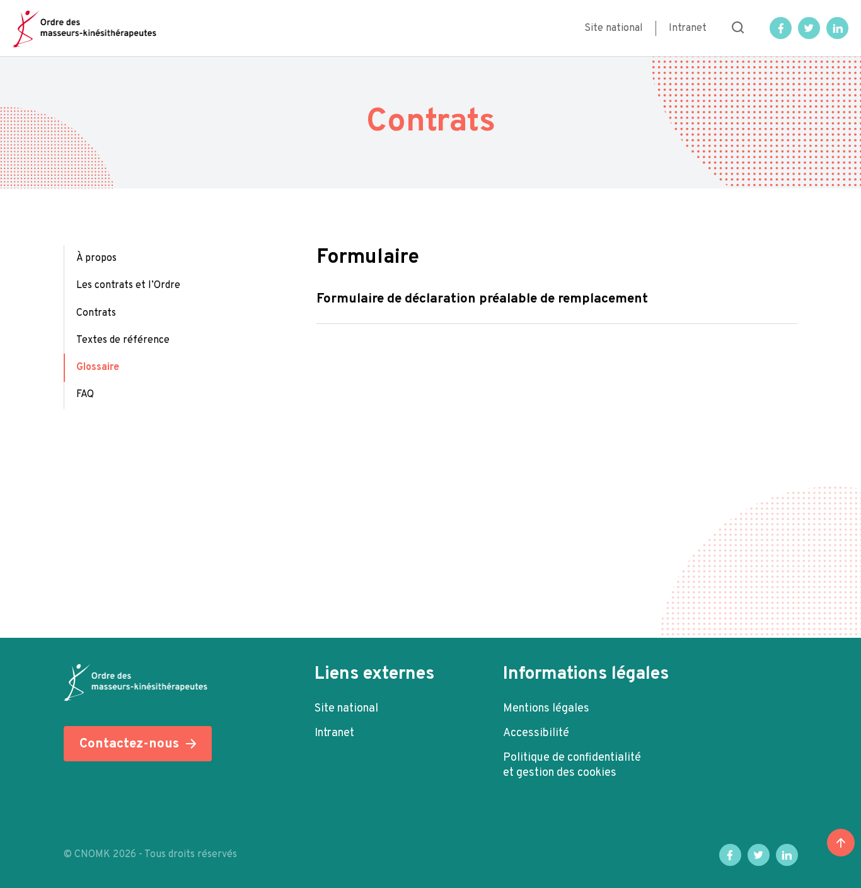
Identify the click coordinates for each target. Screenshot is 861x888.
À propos (96, 258)
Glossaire (97, 367)
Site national (613, 28)
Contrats (96, 313)
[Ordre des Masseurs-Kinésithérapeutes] (84, 28)
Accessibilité (536, 733)
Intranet (688, 28)
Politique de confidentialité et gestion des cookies (572, 765)
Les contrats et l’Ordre (128, 285)
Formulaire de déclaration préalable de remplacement (482, 299)
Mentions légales (546, 708)
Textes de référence (123, 340)
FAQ (85, 394)
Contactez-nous (129, 743)
